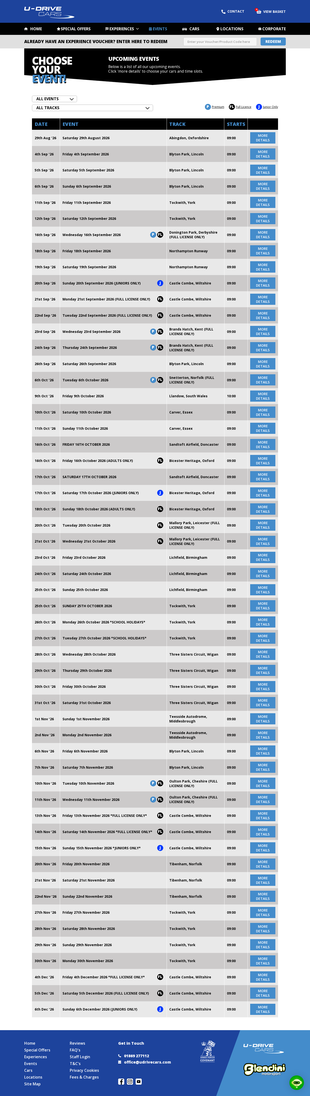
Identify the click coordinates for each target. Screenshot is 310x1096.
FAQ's (75, 1050)
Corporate (274, 28)
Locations (231, 28)
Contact (235, 11)
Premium (215, 107)
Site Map (32, 1084)
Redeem (273, 41)
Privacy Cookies (84, 1070)
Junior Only (268, 107)
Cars (194, 28)
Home (36, 28)
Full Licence (240, 107)
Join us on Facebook (121, 1082)
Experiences (121, 28)
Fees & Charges (84, 1077)
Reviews (77, 1043)
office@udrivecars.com (147, 1062)
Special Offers (76, 28)
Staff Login (80, 1056)
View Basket (271, 11)
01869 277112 (136, 1056)
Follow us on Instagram (130, 1082)
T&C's (75, 1063)
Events (160, 28)
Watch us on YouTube (139, 1082)
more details (263, 137)
